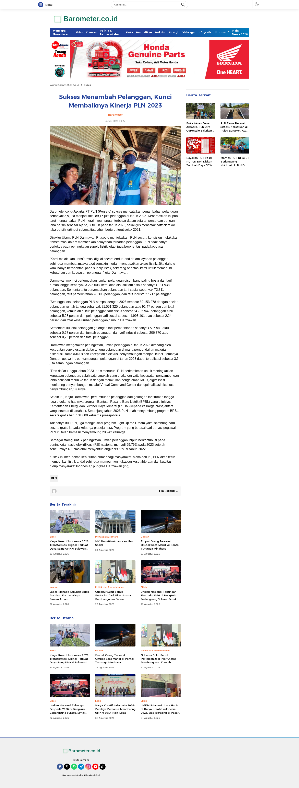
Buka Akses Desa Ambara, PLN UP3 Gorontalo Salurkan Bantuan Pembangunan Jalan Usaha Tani (199, 132)
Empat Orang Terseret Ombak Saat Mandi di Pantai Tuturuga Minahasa (160, 545)
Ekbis (87, 85)
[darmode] (256, 4)
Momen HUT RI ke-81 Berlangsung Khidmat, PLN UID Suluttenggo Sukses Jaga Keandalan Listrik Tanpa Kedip (234, 167)
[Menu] (41, 4)
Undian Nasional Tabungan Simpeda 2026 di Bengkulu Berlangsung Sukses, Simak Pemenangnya (159, 597)
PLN (54, 478)
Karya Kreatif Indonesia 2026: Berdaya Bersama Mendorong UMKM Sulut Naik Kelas (115, 709)
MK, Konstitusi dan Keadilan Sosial (114, 543)
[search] (183, 4)
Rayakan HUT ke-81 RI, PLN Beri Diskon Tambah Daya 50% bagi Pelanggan (199, 163)
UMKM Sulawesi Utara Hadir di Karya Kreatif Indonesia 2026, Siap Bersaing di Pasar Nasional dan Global (160, 711)
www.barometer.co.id (64, 85)
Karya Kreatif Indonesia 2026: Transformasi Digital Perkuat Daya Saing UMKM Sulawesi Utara (69, 547)
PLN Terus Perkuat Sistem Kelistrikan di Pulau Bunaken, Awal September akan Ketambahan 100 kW (234, 131)
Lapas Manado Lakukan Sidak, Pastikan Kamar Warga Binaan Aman (69, 595)
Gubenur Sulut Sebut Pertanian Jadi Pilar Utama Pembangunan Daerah (113, 595)
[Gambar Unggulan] (115, 203)
